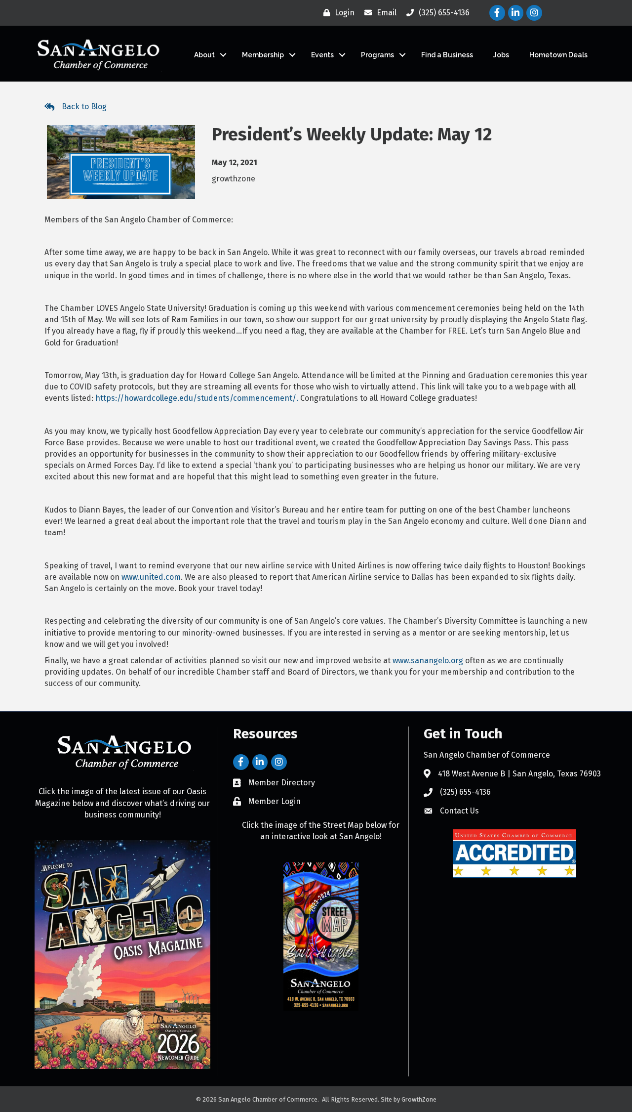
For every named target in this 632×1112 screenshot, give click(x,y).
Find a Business (447, 55)
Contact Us (459, 810)
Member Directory (281, 782)
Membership (263, 55)
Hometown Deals (558, 55)
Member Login (274, 801)
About (204, 55)
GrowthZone (418, 1099)
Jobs (501, 55)
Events (322, 55)
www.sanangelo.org (428, 660)
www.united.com (151, 577)
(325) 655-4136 (465, 792)
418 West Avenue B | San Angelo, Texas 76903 (519, 773)
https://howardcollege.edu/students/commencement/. (196, 398)
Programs (377, 55)
